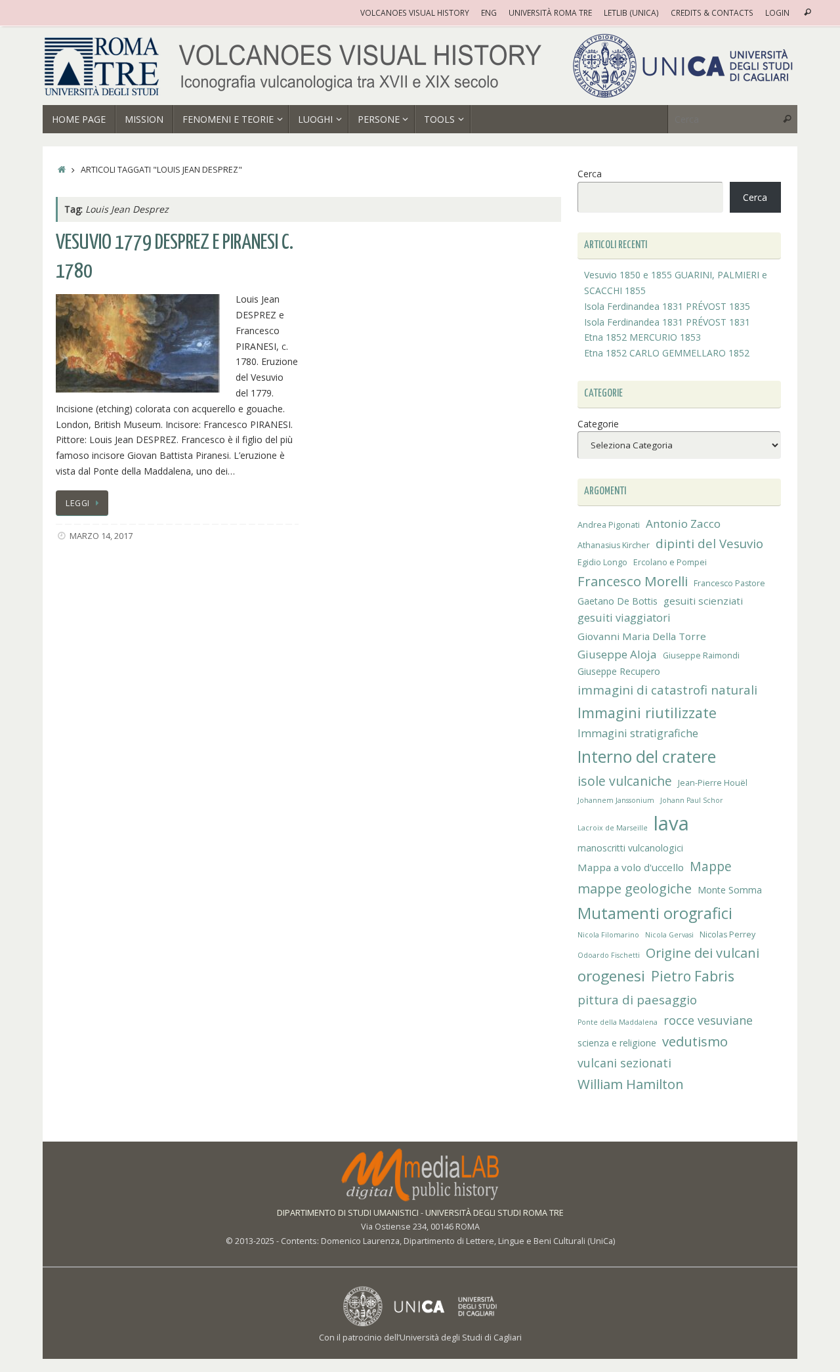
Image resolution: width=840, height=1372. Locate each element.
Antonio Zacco (683, 523)
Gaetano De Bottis (618, 601)
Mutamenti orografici (655, 913)
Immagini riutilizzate (647, 712)
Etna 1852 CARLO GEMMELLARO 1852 (666, 353)
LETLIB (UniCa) (631, 12)
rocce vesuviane (708, 1020)
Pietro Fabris (692, 976)
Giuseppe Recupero (619, 671)
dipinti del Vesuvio (709, 543)
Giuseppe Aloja (617, 654)
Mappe (711, 866)
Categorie (598, 424)
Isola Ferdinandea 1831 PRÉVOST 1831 (667, 322)
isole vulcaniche (625, 781)
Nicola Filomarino (608, 934)
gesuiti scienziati (703, 600)
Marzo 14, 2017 (101, 536)
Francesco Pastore (729, 583)
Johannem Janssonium (616, 800)
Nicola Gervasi (669, 934)
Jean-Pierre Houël (712, 782)
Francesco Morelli (633, 581)
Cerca (590, 173)
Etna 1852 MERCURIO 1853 (642, 337)
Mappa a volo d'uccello (631, 867)
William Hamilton (631, 1084)
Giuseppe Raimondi (701, 655)
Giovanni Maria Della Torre (642, 636)
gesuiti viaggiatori (624, 618)
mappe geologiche (635, 888)
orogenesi (611, 976)
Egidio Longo (602, 562)
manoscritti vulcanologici (630, 848)
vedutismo (695, 1041)
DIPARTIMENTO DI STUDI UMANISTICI (348, 1212)
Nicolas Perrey (727, 934)
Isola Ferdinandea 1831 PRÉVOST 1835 (667, 306)
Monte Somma (730, 890)
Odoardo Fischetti (609, 955)
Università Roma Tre (550, 12)
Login (777, 12)
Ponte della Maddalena (618, 1022)
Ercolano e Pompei (670, 562)
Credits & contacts (712, 12)
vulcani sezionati (624, 1063)
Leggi (78, 503)
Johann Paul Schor (691, 800)
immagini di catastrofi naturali (667, 689)
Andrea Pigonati (609, 524)
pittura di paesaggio (637, 999)
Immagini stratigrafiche (638, 733)
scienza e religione (617, 1043)
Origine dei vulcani (702, 953)
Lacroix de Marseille (613, 827)
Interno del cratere (647, 756)
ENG (489, 12)
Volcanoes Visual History (414, 12)
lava (671, 823)
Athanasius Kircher (614, 545)
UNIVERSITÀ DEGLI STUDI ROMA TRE (494, 1212)
